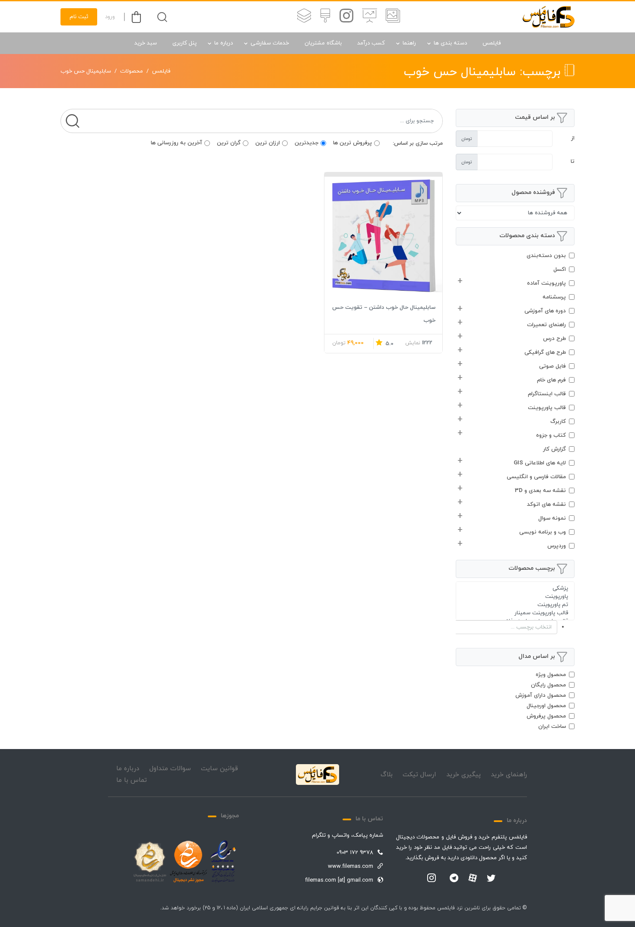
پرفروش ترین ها (352, 143)
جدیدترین (306, 143)
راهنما (409, 43)
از (573, 138)
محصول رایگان (548, 685)
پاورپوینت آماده (546, 283)
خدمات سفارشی (270, 43)
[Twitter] (491, 878)
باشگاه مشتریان (323, 43)
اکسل (559, 269)
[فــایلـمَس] (549, 17)
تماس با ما (131, 780)
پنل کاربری (184, 43)
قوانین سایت (219, 768)
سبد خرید (145, 43)
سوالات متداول (170, 768)
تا (573, 161)
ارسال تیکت (419, 774)
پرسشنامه (554, 297)
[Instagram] (431, 878)
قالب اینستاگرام (547, 394)
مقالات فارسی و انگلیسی (536, 477)
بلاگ (387, 774)
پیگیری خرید (463, 774)
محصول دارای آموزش (540, 695)
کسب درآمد (371, 43)
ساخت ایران (552, 726)
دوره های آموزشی (545, 311)
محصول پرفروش (546, 716)
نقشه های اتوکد (546, 504)
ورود (110, 17)
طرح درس (554, 339)
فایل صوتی (552, 366)
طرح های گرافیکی (545, 352)
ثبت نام (79, 17)
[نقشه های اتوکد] (304, 17)
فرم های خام (551, 380)
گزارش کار (554, 449)
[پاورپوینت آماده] (393, 17)
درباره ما (223, 43)
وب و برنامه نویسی (542, 532)
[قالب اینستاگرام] (346, 17)
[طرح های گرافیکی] (325, 17)
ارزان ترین (267, 143)
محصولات (131, 71)
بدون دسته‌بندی (546, 256)
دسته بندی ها (450, 43)
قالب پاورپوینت (547, 408)
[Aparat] (472, 878)
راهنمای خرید (509, 774)
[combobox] (515, 627)
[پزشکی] (515, 588)
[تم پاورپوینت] (515, 605)
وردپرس (556, 546)
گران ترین (229, 143)
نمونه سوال (552, 518)
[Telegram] (454, 878)
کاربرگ (558, 421)
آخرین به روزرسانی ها (176, 143)
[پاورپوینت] (515, 597)
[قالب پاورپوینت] (369, 17)
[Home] (317, 774)
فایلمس (492, 43)
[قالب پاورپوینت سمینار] (515, 613)
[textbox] (497, 627)
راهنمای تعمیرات (546, 325)
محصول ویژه (551, 675)
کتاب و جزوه (551, 435)
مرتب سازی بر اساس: (418, 143)
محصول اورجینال (546, 706)
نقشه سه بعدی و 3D (540, 491)
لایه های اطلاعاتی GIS (540, 463)
